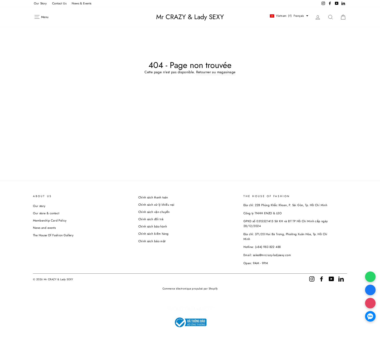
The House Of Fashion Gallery (53, 235)
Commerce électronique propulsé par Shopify (190, 289)
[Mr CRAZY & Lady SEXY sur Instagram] (311, 279)
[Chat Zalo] (370, 316)
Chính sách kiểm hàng (153, 233)
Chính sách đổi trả (151, 219)
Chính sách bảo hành (152, 226)
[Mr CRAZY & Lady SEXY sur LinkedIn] (341, 279)
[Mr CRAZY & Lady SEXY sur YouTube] (331, 279)
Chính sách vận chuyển (154, 212)
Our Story (40, 3)
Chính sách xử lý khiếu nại (156, 204)
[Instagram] (370, 303)
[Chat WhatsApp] (370, 276)
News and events (44, 227)
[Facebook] (370, 290)
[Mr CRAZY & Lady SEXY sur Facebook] (321, 279)
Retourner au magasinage (216, 72)
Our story (39, 206)
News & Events (81, 3)
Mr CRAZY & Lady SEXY (190, 17)
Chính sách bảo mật (152, 241)
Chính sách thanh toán (153, 197)
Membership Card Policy (50, 220)
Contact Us (59, 3)
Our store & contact (46, 213)
